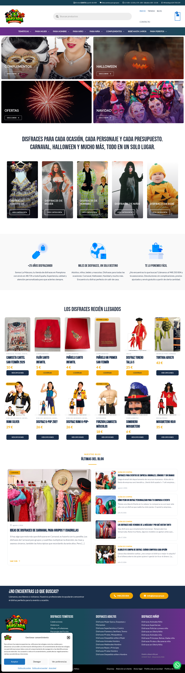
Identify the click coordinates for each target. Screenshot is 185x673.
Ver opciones (18, 373)
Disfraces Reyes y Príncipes (107, 648)
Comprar (47, 373)
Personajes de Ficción (59, 631)
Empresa (110, 669)
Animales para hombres (166, 353)
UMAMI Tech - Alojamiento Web (153, 657)
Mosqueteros (161, 418)
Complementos (42, 353)
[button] (68, 637)
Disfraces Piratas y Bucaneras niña (156, 641)
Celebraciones (56, 622)
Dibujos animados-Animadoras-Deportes (17, 418)
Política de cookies (24, 668)
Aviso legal (52, 668)
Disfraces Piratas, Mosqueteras (109, 634)
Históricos (54, 625)
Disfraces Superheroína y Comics (110, 628)
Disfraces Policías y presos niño (155, 628)
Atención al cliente (124, 669)
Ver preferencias (59, 661)
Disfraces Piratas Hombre (107, 651)
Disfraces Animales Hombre (108, 641)
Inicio (128, 353)
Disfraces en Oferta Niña (152, 644)
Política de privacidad (39, 668)
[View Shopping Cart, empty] (177, 16)
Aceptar (14, 661)
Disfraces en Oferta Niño (152, 631)
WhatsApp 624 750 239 (171, 3)
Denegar (37, 661)
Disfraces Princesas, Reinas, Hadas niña (158, 638)
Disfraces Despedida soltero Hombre (111, 654)
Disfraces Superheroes (151, 625)
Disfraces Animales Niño (152, 622)
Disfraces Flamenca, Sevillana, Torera (111, 631)
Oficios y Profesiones (59, 628)
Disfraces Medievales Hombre (108, 644)
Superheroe (101, 418)
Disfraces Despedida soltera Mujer (110, 638)
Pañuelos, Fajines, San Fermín (17, 353)
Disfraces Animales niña (152, 635)
